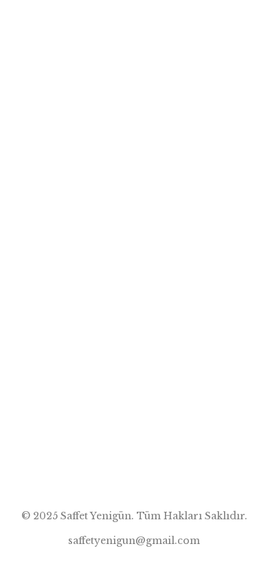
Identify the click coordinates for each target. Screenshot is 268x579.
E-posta (254, 24)
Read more (40, 477)
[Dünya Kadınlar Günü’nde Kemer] (134, 92)
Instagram (226, 24)
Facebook (169, 24)
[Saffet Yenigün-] (84, 24)
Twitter (197, 24)
